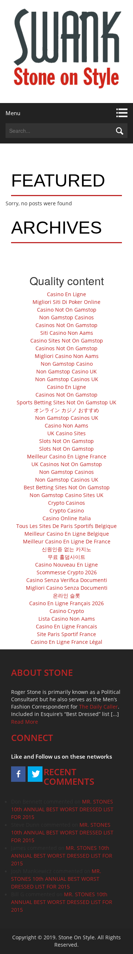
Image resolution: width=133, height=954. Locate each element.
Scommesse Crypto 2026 (67, 572)
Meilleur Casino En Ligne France (66, 456)
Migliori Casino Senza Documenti (67, 587)
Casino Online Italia (66, 518)
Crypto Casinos (66, 502)
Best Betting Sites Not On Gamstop (67, 487)
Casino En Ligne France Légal (66, 641)
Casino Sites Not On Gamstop (66, 340)
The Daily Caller (98, 706)
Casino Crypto (67, 610)
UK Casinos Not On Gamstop (66, 464)
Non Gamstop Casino (67, 363)
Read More (24, 721)
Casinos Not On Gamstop (66, 325)
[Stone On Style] (66, 51)
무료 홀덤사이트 (66, 556)
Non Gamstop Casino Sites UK (66, 495)
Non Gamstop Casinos (66, 317)
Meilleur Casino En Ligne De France (66, 541)
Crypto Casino (67, 510)
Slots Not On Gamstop (66, 440)
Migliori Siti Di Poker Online (66, 301)
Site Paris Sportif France (66, 634)
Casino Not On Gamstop (66, 309)
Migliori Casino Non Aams (67, 355)
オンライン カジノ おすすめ (66, 410)
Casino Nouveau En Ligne (66, 564)
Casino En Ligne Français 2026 (66, 603)
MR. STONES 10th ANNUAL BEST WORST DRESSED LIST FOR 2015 (62, 809)
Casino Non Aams (66, 425)
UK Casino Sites (66, 433)
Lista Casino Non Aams (66, 618)
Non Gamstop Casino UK (66, 371)
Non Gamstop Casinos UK (66, 379)
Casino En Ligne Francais (66, 626)
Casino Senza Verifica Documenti (66, 580)
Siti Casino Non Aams (66, 332)
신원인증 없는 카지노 (66, 549)
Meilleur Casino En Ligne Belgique (66, 533)
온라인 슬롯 (66, 595)
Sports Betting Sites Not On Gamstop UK (66, 402)
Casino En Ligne (66, 294)
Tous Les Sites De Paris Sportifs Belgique (66, 525)
